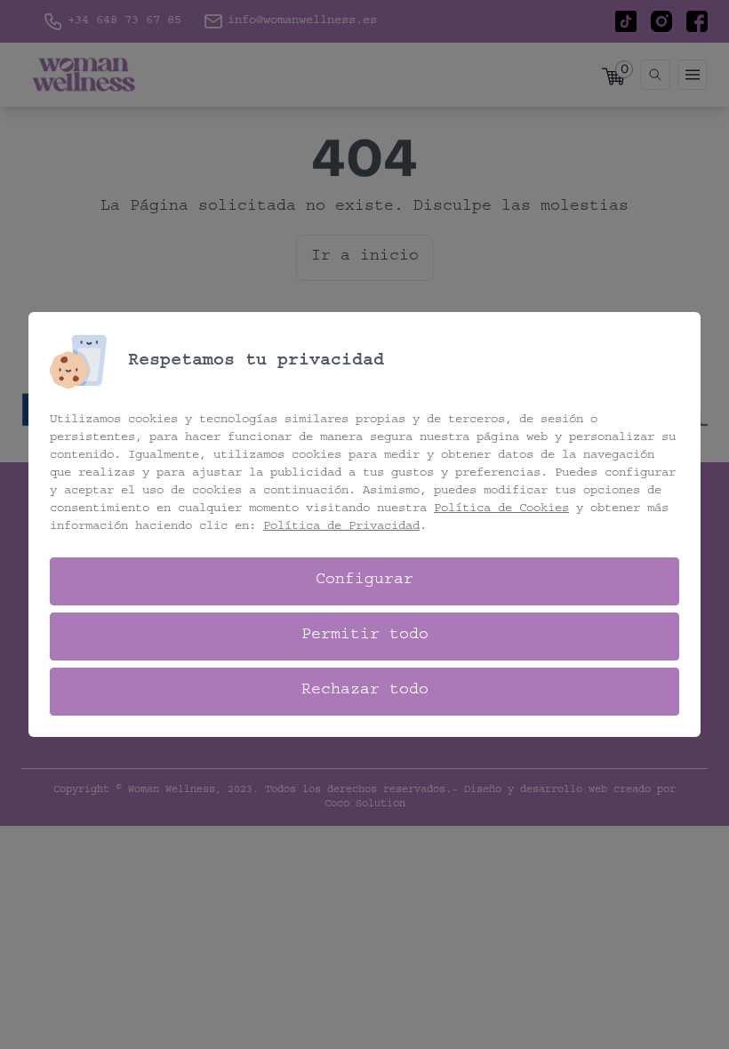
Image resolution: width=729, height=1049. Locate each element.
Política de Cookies (501, 509)
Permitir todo (365, 637)
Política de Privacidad (341, 527)
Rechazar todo (365, 692)
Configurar (364, 581)
